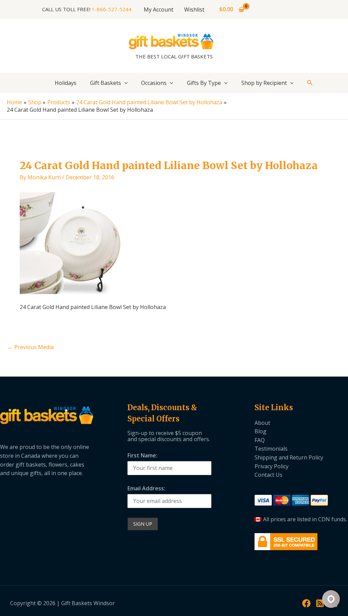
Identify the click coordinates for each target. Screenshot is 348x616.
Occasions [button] (154, 83)
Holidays (65, 83)
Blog (260, 431)
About (262, 423)
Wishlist (194, 9)
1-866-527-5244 (112, 9)
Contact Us (268, 474)
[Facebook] (306, 603)
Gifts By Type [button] (204, 83)
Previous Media (30, 347)
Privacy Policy (272, 466)
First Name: (142, 455)
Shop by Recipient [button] (264, 83)
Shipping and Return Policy (289, 457)
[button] (124, 83)
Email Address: (146, 488)
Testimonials (271, 448)
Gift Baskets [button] (105, 83)
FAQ (260, 440)
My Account (158, 9)
